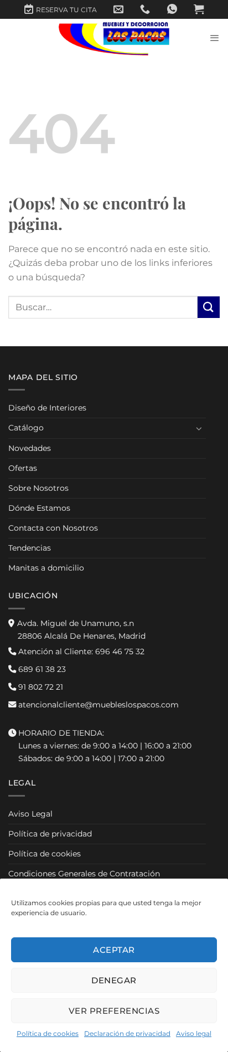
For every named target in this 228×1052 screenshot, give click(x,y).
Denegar (113, 980)
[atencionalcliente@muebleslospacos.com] (118, 9)
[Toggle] (199, 428)
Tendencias (29, 548)
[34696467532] (172, 9)
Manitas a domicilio (46, 568)
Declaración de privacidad (127, 1033)
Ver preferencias (114, 1010)
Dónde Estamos (39, 508)
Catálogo (26, 428)
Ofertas (22, 468)
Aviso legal (193, 1033)
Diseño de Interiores (47, 408)
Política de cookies (48, 1033)
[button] (199, 9)
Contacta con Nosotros (53, 528)
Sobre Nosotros (38, 488)
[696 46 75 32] (145, 9)
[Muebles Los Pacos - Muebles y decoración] (114, 38)
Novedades (29, 448)
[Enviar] (209, 307)
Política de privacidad (50, 834)
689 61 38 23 (41, 669)
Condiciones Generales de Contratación (84, 874)
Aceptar (113, 950)
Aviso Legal (30, 814)
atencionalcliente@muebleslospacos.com (97, 705)
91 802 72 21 (39, 687)
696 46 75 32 (80, 651)
